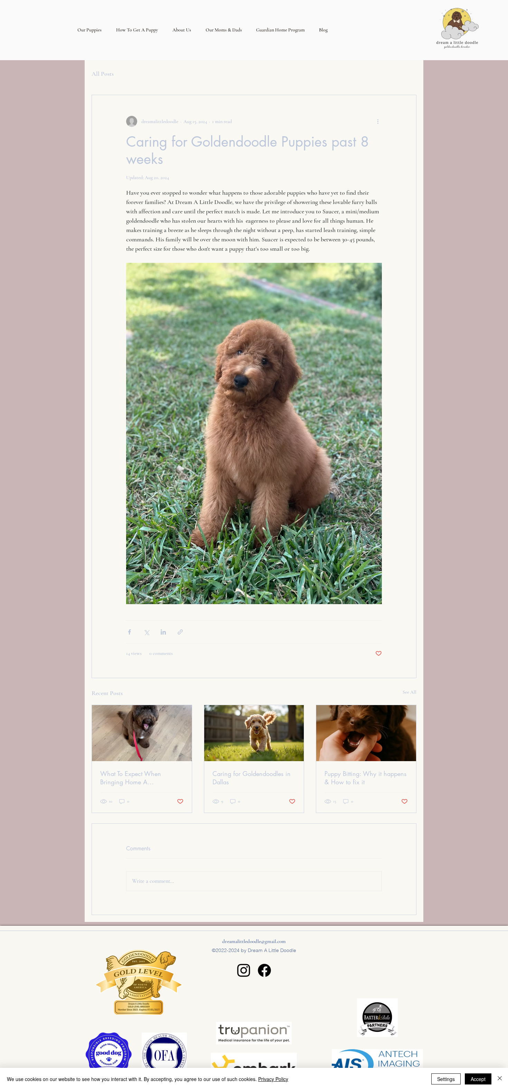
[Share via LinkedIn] (163, 632)
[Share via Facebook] (129, 632)
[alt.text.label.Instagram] (243, 970)
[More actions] (378, 121)
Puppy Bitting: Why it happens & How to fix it (365, 777)
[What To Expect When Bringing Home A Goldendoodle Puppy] (142, 733)
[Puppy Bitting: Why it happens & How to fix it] (366, 733)
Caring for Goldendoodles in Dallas (252, 777)
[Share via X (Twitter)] (146, 632)
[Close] (500, 1078)
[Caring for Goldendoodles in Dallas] (254, 733)
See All (409, 692)
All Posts (103, 73)
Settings (446, 1078)
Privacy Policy (273, 1078)
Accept (478, 1078)
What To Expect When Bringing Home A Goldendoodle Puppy (130, 777)
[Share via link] (180, 632)
